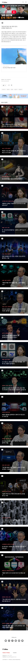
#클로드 (3, 227)
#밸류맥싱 (7, 438)
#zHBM (8, 465)
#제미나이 (9, 254)
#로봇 (3, 176)
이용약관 (14, 652)
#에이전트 (3, 438)
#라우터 (10, 438)
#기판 (6, 148)
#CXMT (6, 306)
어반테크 (8, 89)
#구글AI (5, 254)
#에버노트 (12, 570)
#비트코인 (9, 544)
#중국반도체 (10, 306)
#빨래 (5, 176)
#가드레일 (3, 201)
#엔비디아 (3, 491)
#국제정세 (3, 122)
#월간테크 (3, 385)
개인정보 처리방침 (6, 652)
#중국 (3, 517)
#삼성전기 (9, 148)
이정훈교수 (20, 89)
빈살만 (12, 89)
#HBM (3, 280)
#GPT (6, 227)
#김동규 (7, 122)
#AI (9, 412)
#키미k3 (8, 359)
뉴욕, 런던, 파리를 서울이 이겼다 (9, 67)
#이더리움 (12, 544)
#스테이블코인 (4, 544)
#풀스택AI (10, 385)
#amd (7, 491)
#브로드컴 (3, 412)
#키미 (8, 227)
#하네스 (7, 597)
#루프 (10, 597)
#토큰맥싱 (7, 623)
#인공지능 (3, 623)
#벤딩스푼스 (4, 570)
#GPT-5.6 (4, 333)
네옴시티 (15, 89)
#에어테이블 (8, 570)
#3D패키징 (9, 280)
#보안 (7, 201)
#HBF (6, 280)
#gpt (6, 359)
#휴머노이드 (9, 176)
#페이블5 (7, 333)
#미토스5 (10, 333)
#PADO (10, 122)
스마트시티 (3, 89)
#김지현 (7, 385)
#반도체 (7, 412)
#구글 (3, 254)
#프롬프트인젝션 (11, 201)
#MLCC (3, 148)
